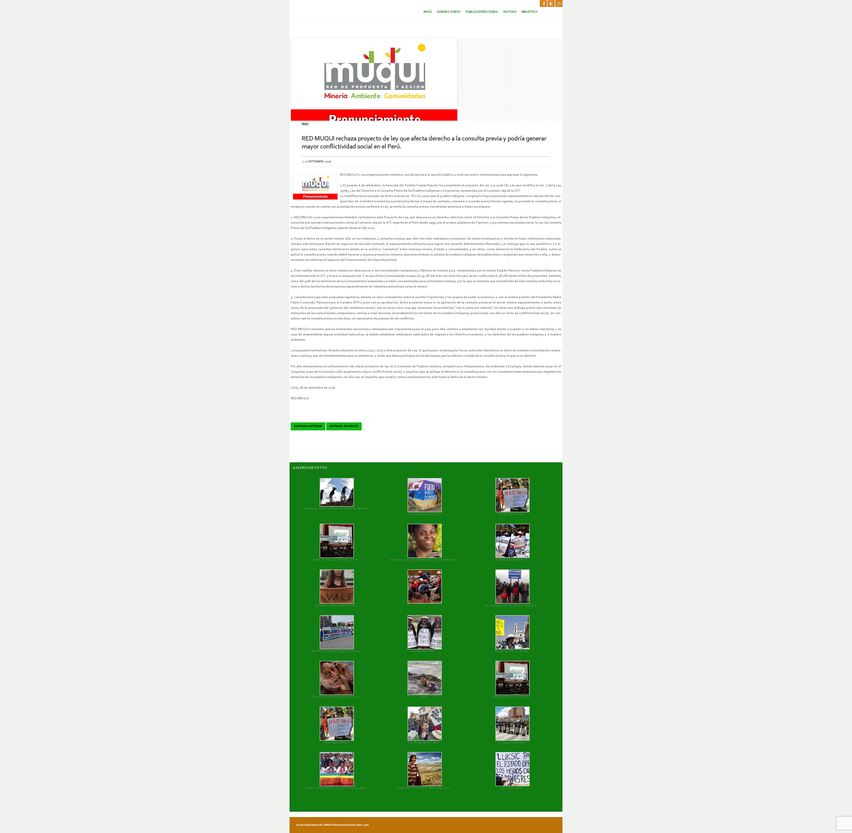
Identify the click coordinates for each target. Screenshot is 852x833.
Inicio (428, 12)
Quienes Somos (449, 12)
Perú (305, 124)
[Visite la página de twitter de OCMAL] (551, 3)
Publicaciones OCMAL (482, 12)
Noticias (510, 12)
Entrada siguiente (343, 426)
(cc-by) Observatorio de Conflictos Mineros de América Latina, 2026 (332, 825)
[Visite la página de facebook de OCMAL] (543, 3)
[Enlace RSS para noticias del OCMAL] (558, 3)
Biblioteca (530, 12)
